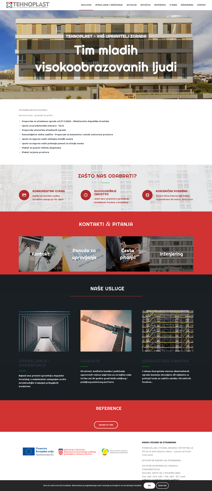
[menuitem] (86, 5)
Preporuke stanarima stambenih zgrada (44, 130)
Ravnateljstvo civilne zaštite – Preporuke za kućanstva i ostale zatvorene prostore (67, 134)
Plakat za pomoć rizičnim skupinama (41, 147)
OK (149, 485)
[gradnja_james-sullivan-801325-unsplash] (106, 330)
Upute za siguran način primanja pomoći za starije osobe (53, 143)
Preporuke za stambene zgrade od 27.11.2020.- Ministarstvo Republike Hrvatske (65, 121)
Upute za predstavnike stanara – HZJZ (43, 125)
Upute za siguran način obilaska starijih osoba (47, 139)
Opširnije (162, 485)
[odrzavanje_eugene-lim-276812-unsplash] (44, 330)
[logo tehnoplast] (27, 5)
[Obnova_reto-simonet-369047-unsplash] (167, 330)
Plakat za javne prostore (35, 152)
